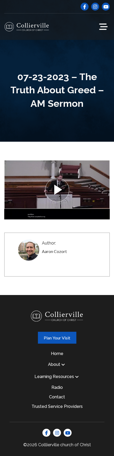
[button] (103, 26)
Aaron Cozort (54, 251)
